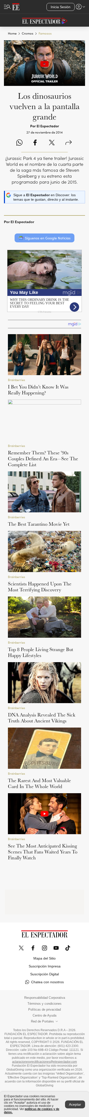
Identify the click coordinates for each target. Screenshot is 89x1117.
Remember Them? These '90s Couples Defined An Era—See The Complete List (43, 458)
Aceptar (75, 1104)
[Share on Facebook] (35, 143)
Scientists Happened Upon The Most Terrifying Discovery (39, 586)
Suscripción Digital (44, 974)
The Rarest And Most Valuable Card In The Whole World (39, 783)
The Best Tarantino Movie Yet (38, 524)
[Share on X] (51, 143)
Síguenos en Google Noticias (47, 238)
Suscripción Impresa (45, 966)
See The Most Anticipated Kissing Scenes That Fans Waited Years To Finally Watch (42, 852)
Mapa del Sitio (44, 958)
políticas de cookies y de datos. (31, 1110)
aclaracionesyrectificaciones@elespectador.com (44, 1061)
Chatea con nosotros (47, 982)
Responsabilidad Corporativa (44, 998)
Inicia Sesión (60, 7)
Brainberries (16, 380)
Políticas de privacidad (44, 1009)
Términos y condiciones (44, 1003)
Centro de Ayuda (44, 1015)
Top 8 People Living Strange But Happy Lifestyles (40, 652)
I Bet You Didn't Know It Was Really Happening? (38, 390)
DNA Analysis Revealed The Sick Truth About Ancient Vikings (41, 718)
